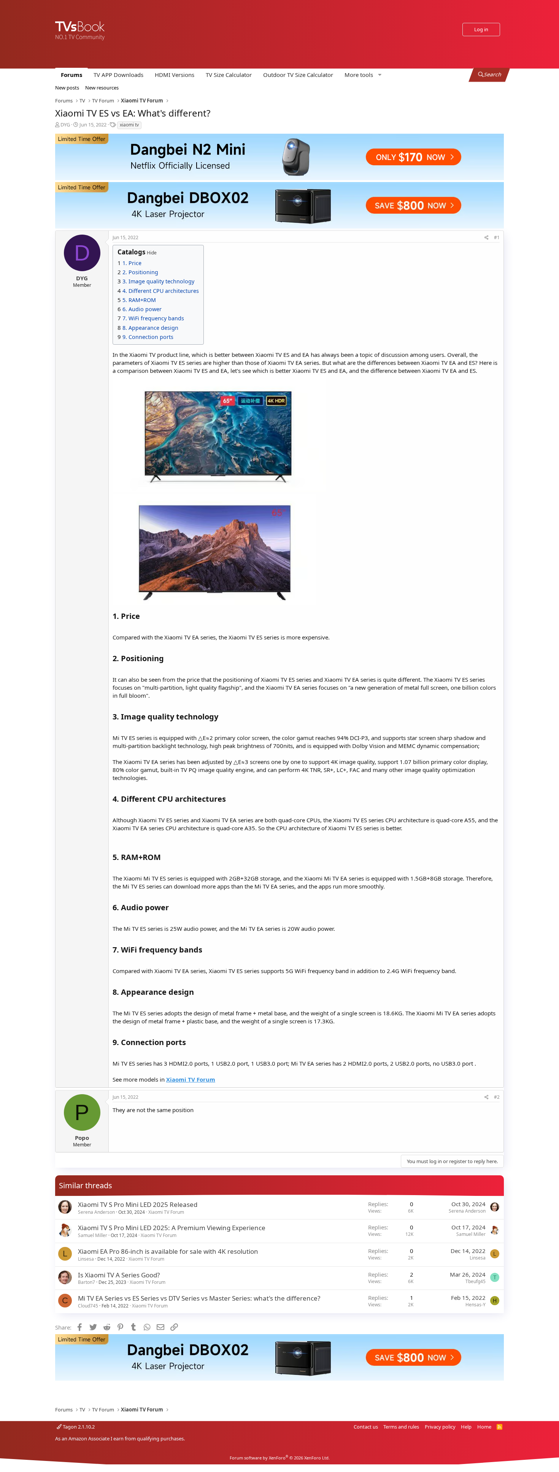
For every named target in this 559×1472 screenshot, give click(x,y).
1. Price (131, 263)
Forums (71, 74)
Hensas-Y (475, 1304)
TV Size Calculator (229, 74)
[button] (362, 75)
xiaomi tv (129, 124)
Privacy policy (440, 1426)
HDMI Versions (174, 74)
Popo (82, 1137)
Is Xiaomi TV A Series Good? (119, 1275)
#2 (497, 1097)
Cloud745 (88, 1306)
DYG (65, 124)
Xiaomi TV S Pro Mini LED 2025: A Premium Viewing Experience (171, 1227)
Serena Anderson (96, 1212)
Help (466, 1426)
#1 (497, 237)
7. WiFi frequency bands (153, 318)
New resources (102, 87)
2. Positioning (140, 272)
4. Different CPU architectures (160, 290)
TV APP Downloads (118, 74)
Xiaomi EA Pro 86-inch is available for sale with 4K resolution (168, 1251)
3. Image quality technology (158, 281)
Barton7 (86, 1282)
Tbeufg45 (475, 1281)
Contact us (366, 1426)
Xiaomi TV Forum (166, 1212)
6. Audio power (142, 309)
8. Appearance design (150, 327)
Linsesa (86, 1259)
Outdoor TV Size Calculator (298, 74)
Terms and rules (401, 1426)
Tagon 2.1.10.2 (78, 1426)
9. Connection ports (147, 336)
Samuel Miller (92, 1235)
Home (484, 1426)
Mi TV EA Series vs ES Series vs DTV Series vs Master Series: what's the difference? (199, 1298)
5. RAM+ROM (139, 300)
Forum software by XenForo (280, 1458)
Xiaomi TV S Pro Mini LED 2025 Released (137, 1204)
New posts (67, 87)
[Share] (486, 237)
